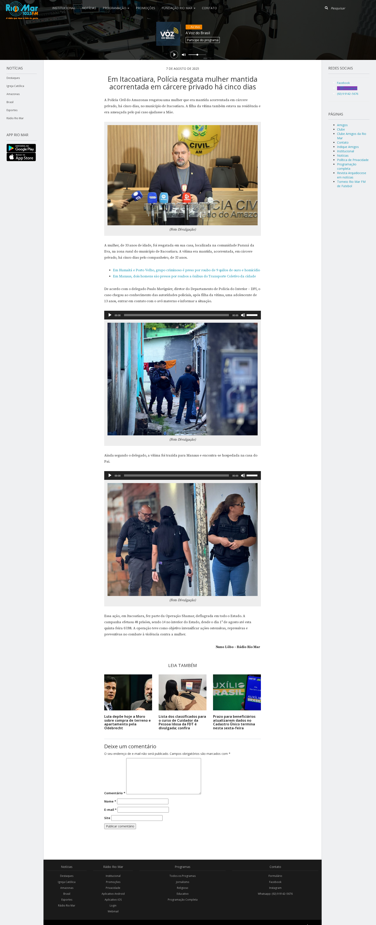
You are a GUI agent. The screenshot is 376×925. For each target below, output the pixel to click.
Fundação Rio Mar (177, 8)
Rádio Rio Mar (15, 118)
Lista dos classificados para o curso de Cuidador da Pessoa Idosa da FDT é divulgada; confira (182, 722)
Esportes (12, 110)
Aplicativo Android (113, 894)
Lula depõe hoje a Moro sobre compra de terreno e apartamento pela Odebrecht (127, 722)
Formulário (275, 876)
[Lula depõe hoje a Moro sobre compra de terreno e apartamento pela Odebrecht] (128, 692)
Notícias (89, 8)
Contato (209, 8)
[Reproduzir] (110, 315)
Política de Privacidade (353, 160)
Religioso (182, 888)
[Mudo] (243, 315)
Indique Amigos (348, 147)
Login (113, 905)
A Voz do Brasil (198, 33)
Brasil (10, 102)
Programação (115, 8)
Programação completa (346, 166)
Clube (341, 129)
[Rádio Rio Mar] (22, 5)
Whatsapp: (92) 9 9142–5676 (275, 894)
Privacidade (113, 888)
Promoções (145, 8)
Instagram (275, 888)
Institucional (64, 8)
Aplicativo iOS (113, 899)
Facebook (275, 882)
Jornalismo (182, 882)
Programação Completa (183, 899)
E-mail (110, 810)
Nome (110, 801)
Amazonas (13, 94)
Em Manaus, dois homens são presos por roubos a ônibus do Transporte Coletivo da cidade (184, 276)
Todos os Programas (183, 876)
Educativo (183, 894)
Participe (202, 40)
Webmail (113, 911)
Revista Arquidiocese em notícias (351, 175)
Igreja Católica (15, 86)
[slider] (253, 315)
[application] (182, 315)
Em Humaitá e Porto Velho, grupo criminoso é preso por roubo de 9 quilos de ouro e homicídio (186, 270)
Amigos (342, 125)
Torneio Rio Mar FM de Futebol (351, 184)
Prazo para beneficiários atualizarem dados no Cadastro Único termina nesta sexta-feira (234, 722)
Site (107, 818)
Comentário (114, 793)
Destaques (13, 78)
